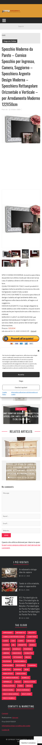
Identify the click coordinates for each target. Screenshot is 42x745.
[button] (38, 351)
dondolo (16, 649)
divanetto (22, 645)
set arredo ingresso (10, 677)
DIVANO (32, 645)
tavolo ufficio (8, 686)
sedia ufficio (8, 673)
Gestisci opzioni (21, 387)
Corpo (20, 641)
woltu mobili (8, 690)
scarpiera (32, 665)
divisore (6, 649)
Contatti (5, 713)
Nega (21, 381)
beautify (32, 632)
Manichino (17, 653)
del (13, 645)
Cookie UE (5, 730)
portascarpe (8, 665)
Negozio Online (10, 41)
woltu (29, 686)
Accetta (21, 374)
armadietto (20, 632)
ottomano (18, 657)
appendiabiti (7, 632)
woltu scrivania (23, 690)
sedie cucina (21, 673)
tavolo (17, 682)
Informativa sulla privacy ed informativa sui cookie (24, 393)
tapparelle (7, 682)
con (13, 641)
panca (27, 657)
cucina (6, 645)
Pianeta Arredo (21, 739)
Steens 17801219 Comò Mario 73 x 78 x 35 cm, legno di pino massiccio (21, 449)
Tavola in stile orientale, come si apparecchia (29, 585)
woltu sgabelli (9, 698)
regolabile (20, 665)
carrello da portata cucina (13, 637)
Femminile (27, 649)
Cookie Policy (4, 393)
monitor (6, 657)
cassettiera (32, 637)
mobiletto (29, 653)
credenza (30, 641)
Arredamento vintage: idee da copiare (28, 571)
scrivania (17, 669)
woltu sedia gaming (10, 694)
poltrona (7, 661)
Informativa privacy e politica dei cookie (16, 726)
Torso (20, 686)
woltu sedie (26, 694)
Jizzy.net (15, 717)
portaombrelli (20, 661)
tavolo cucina (29, 682)
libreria (6, 653)
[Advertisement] (21, 168)
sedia (26, 669)
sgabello (25, 677)
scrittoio (6, 669)
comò (5, 641)
